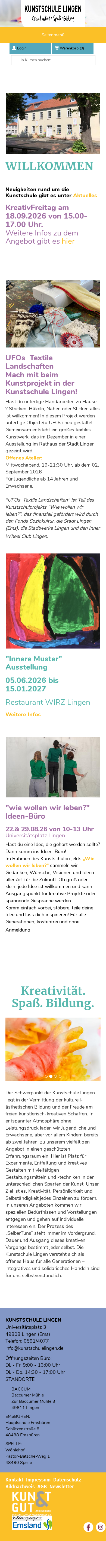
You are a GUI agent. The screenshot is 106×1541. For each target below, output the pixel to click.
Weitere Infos (23, 714)
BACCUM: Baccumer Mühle (27, 1392)
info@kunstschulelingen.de (34, 1348)
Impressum (38, 1480)
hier (68, 241)
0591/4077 (36, 1341)
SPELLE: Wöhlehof (14, 1447)
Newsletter (61, 1487)
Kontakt (14, 1480)
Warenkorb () (72, 48)
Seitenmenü (53, 35)
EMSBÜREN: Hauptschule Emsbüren (27, 1419)
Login (22, 48)
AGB (42, 1487)
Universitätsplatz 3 (25, 1327)
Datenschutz (67, 1480)
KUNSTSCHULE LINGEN (33, 1320)
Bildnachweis (20, 1487)
